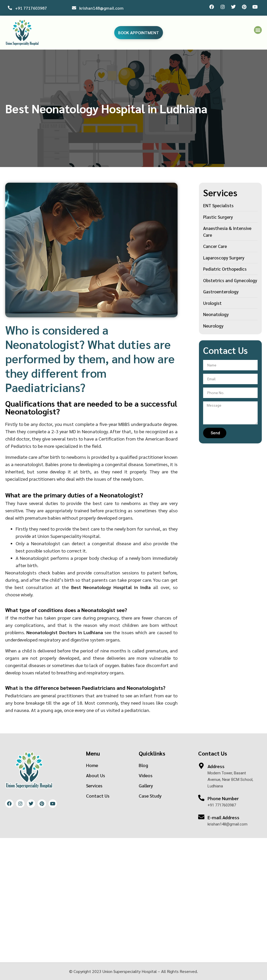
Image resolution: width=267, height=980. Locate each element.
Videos (146, 775)
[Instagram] (222, 7)
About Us (95, 775)
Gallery (146, 785)
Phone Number (223, 798)
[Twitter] (233, 7)
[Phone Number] (201, 798)
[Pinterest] (244, 7)
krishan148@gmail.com (101, 8)
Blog (143, 765)
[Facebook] (212, 7)
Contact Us (98, 796)
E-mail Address (223, 817)
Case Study (150, 796)
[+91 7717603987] (10, 8)
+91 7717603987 (31, 8)
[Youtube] (255, 7)
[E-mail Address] (201, 817)
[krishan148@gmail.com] (74, 8)
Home (92, 765)
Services (94, 785)
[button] (258, 30)
